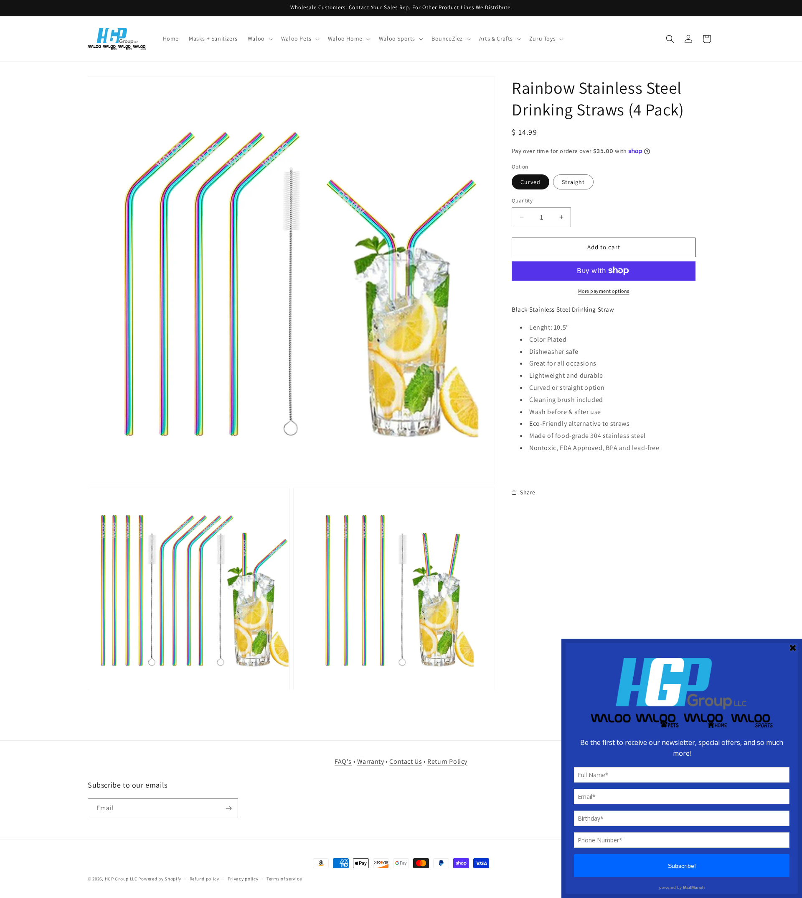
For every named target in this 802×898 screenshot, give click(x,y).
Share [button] (528, 492)
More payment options (603, 290)
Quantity (522, 200)
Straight (573, 182)
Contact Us (405, 761)
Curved (530, 182)
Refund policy (204, 879)
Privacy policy (243, 879)
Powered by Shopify (159, 879)
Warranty (370, 761)
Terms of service (284, 879)
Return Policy (447, 761)
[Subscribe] (228, 808)
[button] (259, 38)
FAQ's (343, 761)
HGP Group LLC (121, 879)
